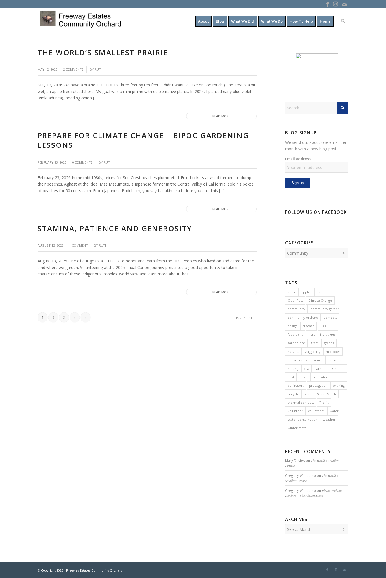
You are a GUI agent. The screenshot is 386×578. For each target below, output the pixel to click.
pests (303, 377)
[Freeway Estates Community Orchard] (80, 21)
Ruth (99, 69)
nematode (336, 360)
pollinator (320, 377)
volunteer (295, 411)
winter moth (297, 428)
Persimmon (335, 368)
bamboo (323, 292)
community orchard (303, 317)
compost (330, 317)
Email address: (298, 158)
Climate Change (320, 300)
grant (314, 343)
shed (308, 394)
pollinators (296, 385)
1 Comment (78, 245)
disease (308, 326)
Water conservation (302, 419)
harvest (293, 351)
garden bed (296, 343)
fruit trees (327, 334)
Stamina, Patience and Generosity (115, 228)
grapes (329, 343)
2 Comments (73, 69)
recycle (293, 394)
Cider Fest (295, 300)
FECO (324, 326)
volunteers (316, 411)
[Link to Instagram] (335, 4)
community (296, 309)
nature (317, 360)
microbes (333, 351)
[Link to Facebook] (327, 4)
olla (306, 368)
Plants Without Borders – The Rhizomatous (313, 493)
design (293, 326)
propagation (318, 385)
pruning (339, 385)
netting (293, 368)
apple (292, 292)
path (318, 368)
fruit (311, 334)
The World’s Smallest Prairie (103, 52)
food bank (295, 334)
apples (306, 292)
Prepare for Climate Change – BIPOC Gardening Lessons (143, 140)
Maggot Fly (312, 351)
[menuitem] (203, 21)
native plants (297, 360)
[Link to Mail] (344, 4)
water (334, 411)
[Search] (342, 21)
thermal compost (301, 402)
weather (329, 419)
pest (291, 377)
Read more (221, 116)
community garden (325, 309)
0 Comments (82, 162)
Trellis (324, 402)
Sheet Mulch (326, 394)
